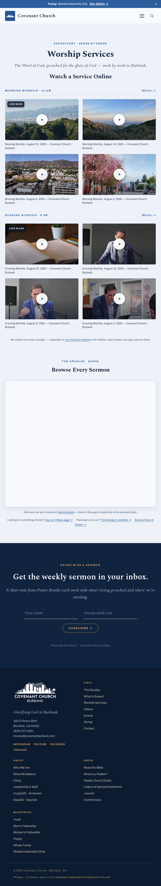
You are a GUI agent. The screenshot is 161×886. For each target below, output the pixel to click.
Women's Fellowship (26, 832)
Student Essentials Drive (29, 851)
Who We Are (21, 767)
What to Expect (94, 696)
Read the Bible (93, 767)
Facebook (57, 744)
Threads (20, 749)
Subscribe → (80, 628)
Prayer (17, 838)
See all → (149, 90)
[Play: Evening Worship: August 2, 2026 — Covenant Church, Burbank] (119, 298)
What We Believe (24, 774)
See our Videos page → (59, 520)
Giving (88, 722)
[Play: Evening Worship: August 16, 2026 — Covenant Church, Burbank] (119, 244)
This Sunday (92, 690)
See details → (99, 3)
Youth (17, 819)
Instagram (21, 744)
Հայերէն (27, 793)
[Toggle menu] (141, 16)
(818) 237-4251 (23, 731)
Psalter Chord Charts (97, 780)
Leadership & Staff (25, 786)
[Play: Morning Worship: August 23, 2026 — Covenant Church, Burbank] (41, 119)
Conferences (92, 799)
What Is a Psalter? (96, 774)
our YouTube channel (77, 339)
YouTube (40, 744)
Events (88, 715)
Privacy (18, 877)
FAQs (17, 780)
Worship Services (95, 702)
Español (25, 799)
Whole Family (22, 845)
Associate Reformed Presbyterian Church (82, 877)
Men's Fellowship (24, 826)
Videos (88, 709)
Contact (89, 728)
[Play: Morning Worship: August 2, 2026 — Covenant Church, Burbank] (119, 174)
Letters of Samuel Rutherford (103, 786)
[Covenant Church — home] (35, 692)
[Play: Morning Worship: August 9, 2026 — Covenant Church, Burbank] (41, 174)
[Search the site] (152, 16)
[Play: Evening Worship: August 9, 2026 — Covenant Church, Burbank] (41, 298)
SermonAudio (66, 512)
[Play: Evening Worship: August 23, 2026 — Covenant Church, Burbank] (41, 244)
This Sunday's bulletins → (115, 520)
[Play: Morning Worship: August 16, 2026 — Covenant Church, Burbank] (119, 119)
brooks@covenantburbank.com (34, 736)
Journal (89, 793)
